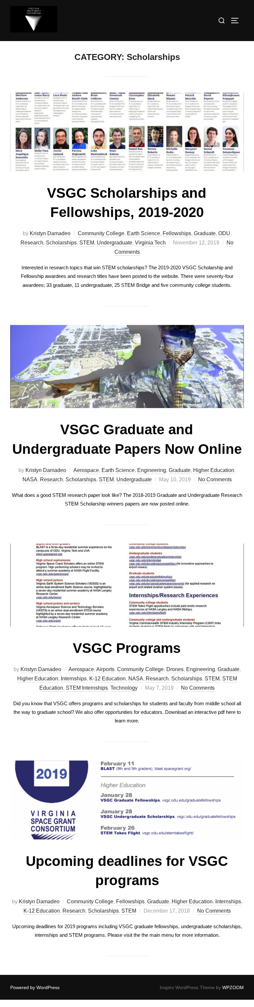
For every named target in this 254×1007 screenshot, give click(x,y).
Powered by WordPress (35, 987)
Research (32, 242)
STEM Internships (87, 688)
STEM (86, 242)
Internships (74, 678)
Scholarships (61, 242)
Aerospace (86, 470)
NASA (29, 479)
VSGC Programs (127, 648)
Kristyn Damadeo (50, 233)
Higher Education (213, 470)
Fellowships (177, 233)
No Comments (215, 479)
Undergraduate (114, 242)
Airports (105, 669)
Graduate (205, 233)
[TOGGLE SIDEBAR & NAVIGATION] (237, 20)
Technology (124, 688)
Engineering (151, 470)
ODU (224, 233)
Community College (101, 233)
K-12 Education (107, 678)
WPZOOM (233, 987)
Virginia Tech (150, 242)
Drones (175, 669)
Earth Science (143, 233)
